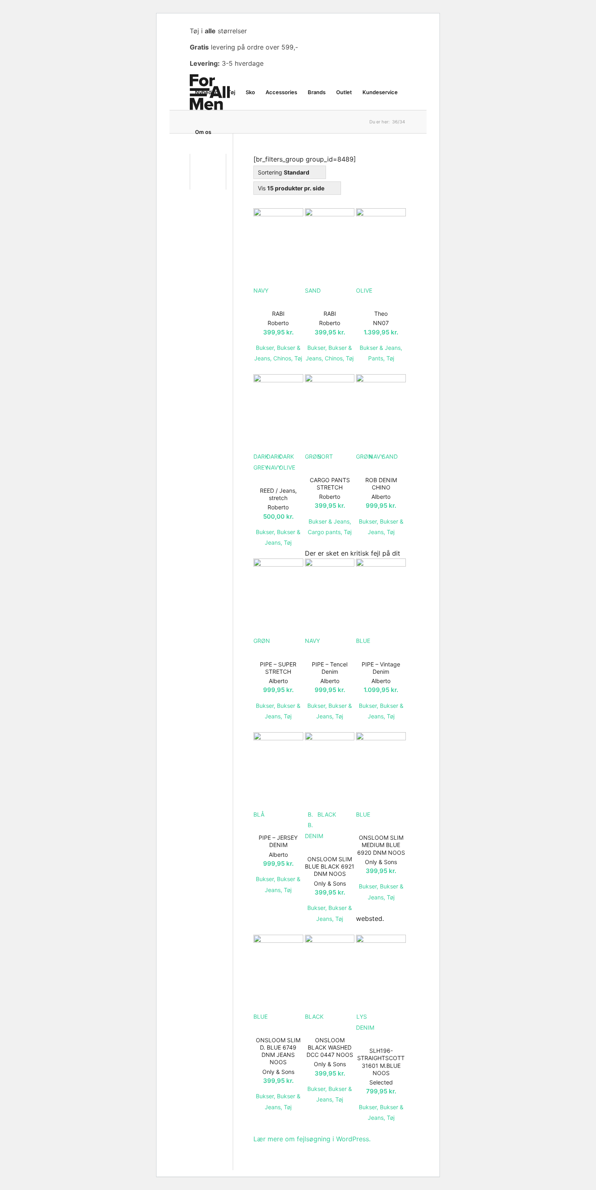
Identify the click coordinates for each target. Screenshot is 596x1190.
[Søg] (224, 132)
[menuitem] (206, 92)
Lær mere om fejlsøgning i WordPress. (312, 1139)
